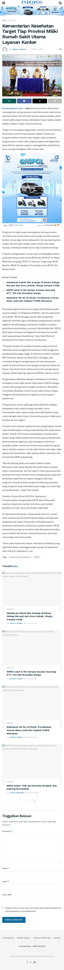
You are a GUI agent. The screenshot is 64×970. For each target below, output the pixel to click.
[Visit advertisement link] (32, 11)
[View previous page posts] (29, 800)
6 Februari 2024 (37, 49)
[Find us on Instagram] (31, 962)
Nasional (12, 20)
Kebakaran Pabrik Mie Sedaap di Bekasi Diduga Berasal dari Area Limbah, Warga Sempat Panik (29, 616)
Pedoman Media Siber (42, 938)
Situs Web (6, 894)
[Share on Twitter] (39, 101)
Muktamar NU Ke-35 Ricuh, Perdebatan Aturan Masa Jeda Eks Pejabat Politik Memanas (29, 730)
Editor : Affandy (16, 623)
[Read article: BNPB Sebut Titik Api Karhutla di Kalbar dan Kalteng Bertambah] (32, 765)
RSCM (37, 557)
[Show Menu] (3, 3)
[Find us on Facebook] (27, 962)
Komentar (7, 831)
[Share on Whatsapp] (9, 101)
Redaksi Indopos (23, 938)
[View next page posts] (34, 800)
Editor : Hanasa (19, 49)
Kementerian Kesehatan (20, 557)
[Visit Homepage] (32, 3)
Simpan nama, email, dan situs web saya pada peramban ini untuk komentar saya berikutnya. (33, 909)
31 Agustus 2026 (31, 623)
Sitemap (57, 938)
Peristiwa (10, 609)
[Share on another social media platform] (55, 101)
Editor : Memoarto (17, 793)
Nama (6, 868)
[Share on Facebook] (24, 101)
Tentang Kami (8, 938)
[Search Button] (60, 3)
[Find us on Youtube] (34, 962)
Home (4, 20)
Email (5, 881)
